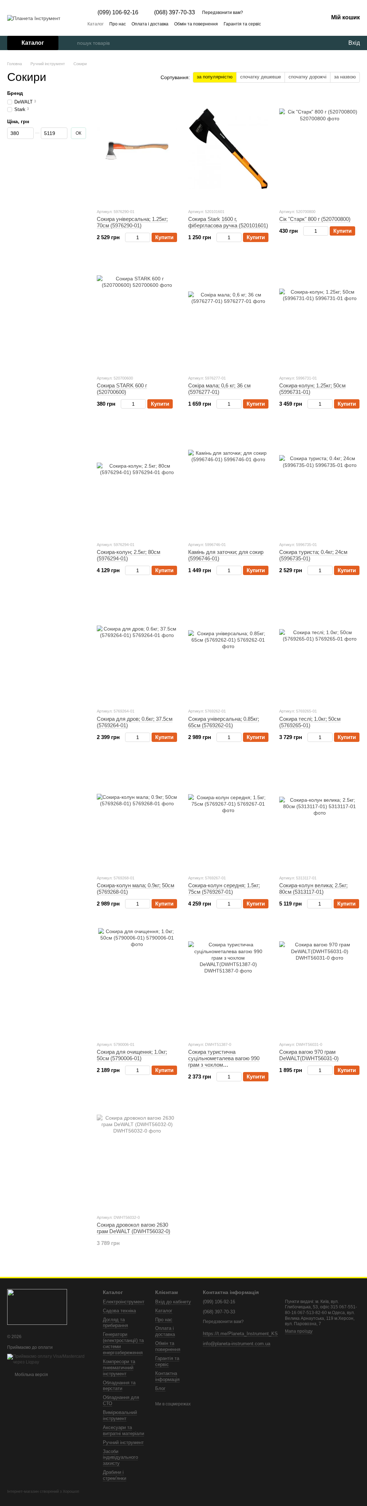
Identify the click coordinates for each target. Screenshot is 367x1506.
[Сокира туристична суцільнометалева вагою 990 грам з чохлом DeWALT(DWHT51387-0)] (228, 982)
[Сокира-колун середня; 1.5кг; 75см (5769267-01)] (228, 815)
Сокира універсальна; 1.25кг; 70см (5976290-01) (132, 222)
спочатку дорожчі (308, 76)
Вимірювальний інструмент (120, 1415)
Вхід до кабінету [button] (173, 1301)
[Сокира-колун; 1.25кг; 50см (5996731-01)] (319, 315)
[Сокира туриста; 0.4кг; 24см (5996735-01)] (319, 482)
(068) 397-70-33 (174, 12)
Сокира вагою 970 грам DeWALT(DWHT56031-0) (309, 1055)
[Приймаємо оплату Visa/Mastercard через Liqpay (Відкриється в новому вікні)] (49, 1359)
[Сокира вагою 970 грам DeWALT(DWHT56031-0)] (319, 982)
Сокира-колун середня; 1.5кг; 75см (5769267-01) (224, 888)
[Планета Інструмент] (37, 1306)
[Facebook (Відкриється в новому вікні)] (297, 23)
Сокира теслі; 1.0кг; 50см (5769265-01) (309, 722)
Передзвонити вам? (222, 12)
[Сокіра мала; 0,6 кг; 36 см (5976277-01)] (228, 315)
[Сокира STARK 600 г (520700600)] (137, 315)
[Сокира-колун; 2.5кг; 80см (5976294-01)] (137, 482)
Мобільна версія (31, 1374)
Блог (160, 1388)
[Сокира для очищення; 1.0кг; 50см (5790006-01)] (137, 982)
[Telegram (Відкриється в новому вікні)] (305, 23)
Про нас (117, 23)
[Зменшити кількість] (128, 237)
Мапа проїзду (299, 1331)
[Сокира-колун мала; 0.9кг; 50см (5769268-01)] (137, 815)
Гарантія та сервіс (242, 23)
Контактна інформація (167, 1376)
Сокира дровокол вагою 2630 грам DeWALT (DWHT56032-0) (133, 1228)
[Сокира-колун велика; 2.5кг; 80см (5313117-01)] (319, 815)
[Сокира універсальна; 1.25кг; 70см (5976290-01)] (137, 149)
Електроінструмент (123, 1301)
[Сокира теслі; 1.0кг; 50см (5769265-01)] (319, 648)
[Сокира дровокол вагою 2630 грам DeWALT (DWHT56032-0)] (137, 1154)
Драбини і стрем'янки (114, 1475)
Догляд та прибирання (115, 1322)
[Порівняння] (313, 43)
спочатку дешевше (260, 76)
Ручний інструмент (123, 1442)
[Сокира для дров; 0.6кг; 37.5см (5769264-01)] (137, 648)
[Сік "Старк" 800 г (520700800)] (319, 149)
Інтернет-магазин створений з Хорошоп (43, 1491)
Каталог (95, 23)
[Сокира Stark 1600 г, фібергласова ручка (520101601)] (228, 149)
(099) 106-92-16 (117, 12)
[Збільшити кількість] (147, 237)
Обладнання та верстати (119, 1385)
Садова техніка (119, 1310)
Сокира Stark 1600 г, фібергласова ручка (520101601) (228, 222)
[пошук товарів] (71, 43)
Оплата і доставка (150, 23)
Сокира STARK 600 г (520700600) (122, 388)
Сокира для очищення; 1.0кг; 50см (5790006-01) (132, 1055)
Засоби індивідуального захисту (120, 1457)
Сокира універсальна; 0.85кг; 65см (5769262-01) (223, 722)
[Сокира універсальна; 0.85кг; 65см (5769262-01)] (228, 648)
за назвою (345, 76)
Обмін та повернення (196, 23)
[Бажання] (327, 43)
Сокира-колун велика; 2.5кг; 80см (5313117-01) (313, 888)
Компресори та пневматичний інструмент (119, 1367)
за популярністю (215, 76)
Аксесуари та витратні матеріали (123, 1430)
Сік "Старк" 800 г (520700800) (315, 219)
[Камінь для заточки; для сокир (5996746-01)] (228, 482)
